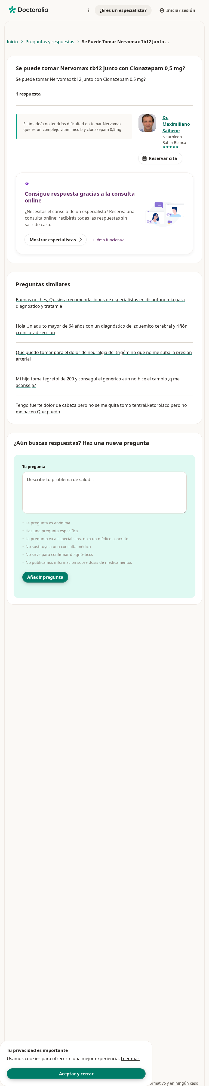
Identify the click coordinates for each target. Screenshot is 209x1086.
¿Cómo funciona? (108, 239)
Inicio (12, 42)
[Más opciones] (89, 10)
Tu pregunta (33, 466)
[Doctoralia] (28, 9)
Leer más (130, 1059)
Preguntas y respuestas (50, 42)
